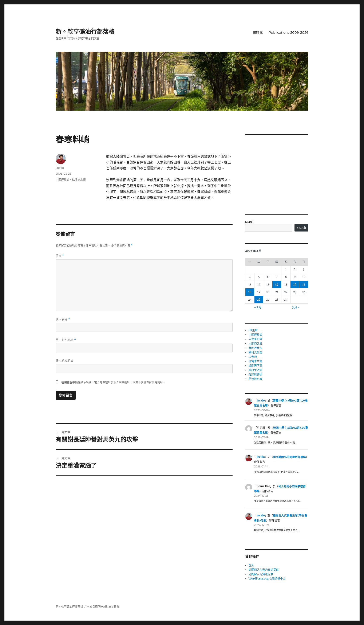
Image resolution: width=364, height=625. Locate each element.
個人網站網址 (64, 360)
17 (303, 284)
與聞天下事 (255, 365)
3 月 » (296, 307)
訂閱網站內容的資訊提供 (264, 569)
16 (294, 284)
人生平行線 (255, 339)
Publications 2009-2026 (288, 33)
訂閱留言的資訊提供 (261, 574)
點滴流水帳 (79, 179)
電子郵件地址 (66, 340)
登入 (251, 565)
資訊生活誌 (255, 370)
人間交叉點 (255, 343)
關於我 (258, 33)
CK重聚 (253, 330)
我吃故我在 (255, 348)
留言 (60, 255)
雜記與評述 (255, 374)
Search (249, 222)
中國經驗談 (62, 179)
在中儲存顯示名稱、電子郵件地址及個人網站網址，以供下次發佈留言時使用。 (113, 382)
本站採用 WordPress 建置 (103, 606)
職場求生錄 (255, 361)
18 (249, 292)
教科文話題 (255, 352)
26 (259, 299)
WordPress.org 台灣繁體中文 (267, 578)
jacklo (60, 167)
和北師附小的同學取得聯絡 (289, 457)
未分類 (253, 357)
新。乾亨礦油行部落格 (85, 31)
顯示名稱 (63, 319)
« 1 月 (257, 307)
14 (276, 284)
